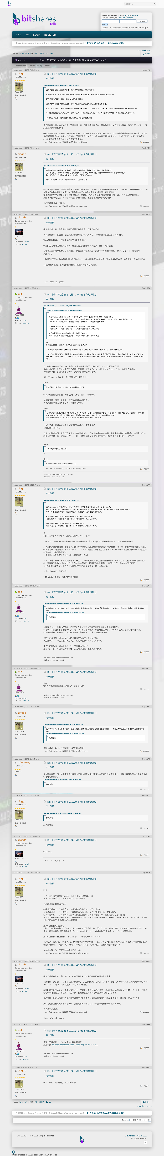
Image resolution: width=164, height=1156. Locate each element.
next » (149, 50)
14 (43, 53)
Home (18, 35)
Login (36, 35)
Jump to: (125, 1120)
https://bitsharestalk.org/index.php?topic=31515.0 (75, 1044)
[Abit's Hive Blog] (18, 318)
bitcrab (22, 217)
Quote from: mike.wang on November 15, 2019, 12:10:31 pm (63, 604)
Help (27, 35)
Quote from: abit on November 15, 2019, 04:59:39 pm (64, 310)
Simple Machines (46, 1136)
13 (41, 53)
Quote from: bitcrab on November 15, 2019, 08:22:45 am (65, 613)
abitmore (25, 323)
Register (50, 35)
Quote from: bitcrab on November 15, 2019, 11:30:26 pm (62, 85)
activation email (126, 18)
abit (20, 293)
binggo (22, 73)
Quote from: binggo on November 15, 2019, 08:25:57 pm (62, 306)
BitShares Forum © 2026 (136, 1136)
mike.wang (24, 762)
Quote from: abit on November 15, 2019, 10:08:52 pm (61, 166)
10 (35, 53)
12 (39, 53)
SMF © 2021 (33, 1136)
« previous (141, 50)
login (126, 15)
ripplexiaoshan (76, 43)
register (135, 15)
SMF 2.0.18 (21, 1136)
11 (36, 53)
